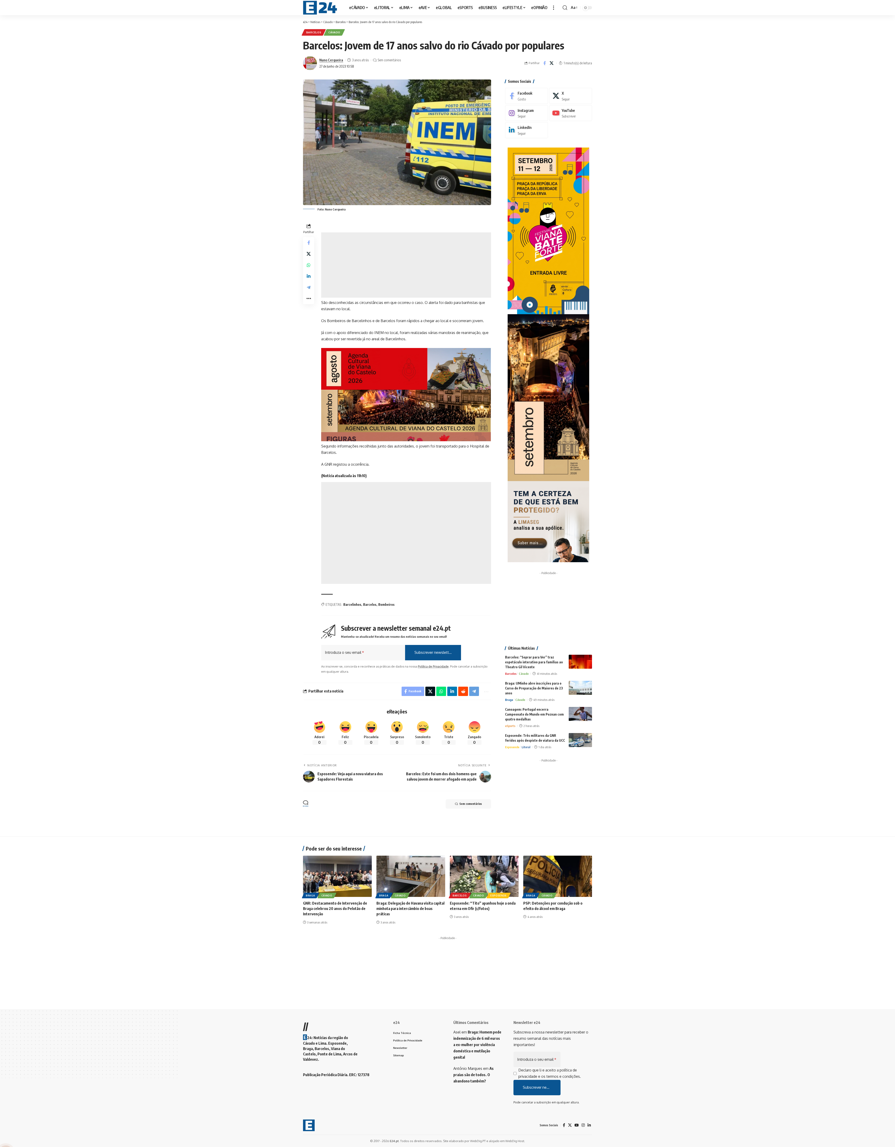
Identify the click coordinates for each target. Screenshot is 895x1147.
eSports (510, 726)
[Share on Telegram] (308, 287)
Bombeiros (386, 604)
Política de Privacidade (433, 666)
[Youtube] (570, 113)
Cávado (334, 32)
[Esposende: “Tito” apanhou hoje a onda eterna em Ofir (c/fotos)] (484, 876)
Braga (509, 700)
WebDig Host (514, 1141)
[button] (553, 7)
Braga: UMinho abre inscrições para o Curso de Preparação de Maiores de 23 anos (534, 688)
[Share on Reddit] (463, 691)
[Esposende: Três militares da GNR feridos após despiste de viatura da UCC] (580, 740)
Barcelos (313, 32)
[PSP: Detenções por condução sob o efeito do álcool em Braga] (557, 876)
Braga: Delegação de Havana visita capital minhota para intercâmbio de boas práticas (410, 908)
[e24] (320, 8)
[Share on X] (551, 63)
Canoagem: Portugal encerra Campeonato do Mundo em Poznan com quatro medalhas (534, 714)
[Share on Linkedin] (308, 276)
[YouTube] (576, 1125)
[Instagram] (526, 113)
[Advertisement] (406, 265)
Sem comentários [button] (470, 804)
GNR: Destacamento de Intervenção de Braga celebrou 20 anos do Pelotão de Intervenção (335, 908)
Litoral (526, 747)
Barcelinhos (352, 604)
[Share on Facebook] (544, 63)
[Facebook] (526, 96)
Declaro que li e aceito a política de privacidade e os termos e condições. (549, 1073)
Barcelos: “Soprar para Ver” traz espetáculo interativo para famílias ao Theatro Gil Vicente (534, 662)
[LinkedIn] (526, 130)
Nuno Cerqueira (331, 60)
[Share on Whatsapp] (308, 264)
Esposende (512, 747)
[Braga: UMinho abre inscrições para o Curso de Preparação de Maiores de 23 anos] (580, 688)
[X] (570, 96)
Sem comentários (389, 60)
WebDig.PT (478, 1141)
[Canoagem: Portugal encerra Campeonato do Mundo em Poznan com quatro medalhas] (580, 714)
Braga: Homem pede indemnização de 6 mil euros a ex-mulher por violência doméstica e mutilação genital (477, 1045)
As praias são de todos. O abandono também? (473, 1074)
